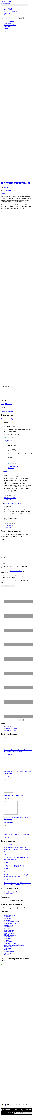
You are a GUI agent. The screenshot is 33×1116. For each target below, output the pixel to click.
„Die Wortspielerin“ (10, 8)
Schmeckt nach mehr (10, 943)
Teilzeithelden (8, 948)
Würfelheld (7, 955)
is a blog (6, 928)
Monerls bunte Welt (10, 935)
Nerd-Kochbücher (9, 727)
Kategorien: (4, 900)
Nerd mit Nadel (8, 936)
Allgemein (5, 193)
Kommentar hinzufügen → (8, 419)
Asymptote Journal (9, 915)
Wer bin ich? (8, 10)
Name (3, 554)
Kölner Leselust (9, 930)
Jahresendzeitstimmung (16, 182)
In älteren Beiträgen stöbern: (9, 908)
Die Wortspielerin (6, 3)
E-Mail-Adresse (6, 558)
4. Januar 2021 (8, 525)
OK (15, 1112)
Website (3, 563)
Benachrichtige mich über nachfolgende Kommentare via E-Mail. (13, 576)
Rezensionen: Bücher (10, 728)
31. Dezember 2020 (9, 190)
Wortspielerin (7, 187)
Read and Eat (8, 941)
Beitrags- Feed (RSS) (10, 892)
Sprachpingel (8, 946)
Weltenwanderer (9, 951)
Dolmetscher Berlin (10, 923)
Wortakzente (8, 953)
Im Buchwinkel (8, 926)
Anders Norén (5, 1106)
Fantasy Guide (8, 925)
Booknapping (8, 916)
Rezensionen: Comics (10, 730)
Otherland (7, 940)
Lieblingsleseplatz (9, 933)
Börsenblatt (7, 918)
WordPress (13, 1104)
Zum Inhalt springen (6, 1)
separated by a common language (14, 945)
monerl (6, 471)
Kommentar (5, 539)
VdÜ (5, 950)
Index (6, 15)
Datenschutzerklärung (10, 11)
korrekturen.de (8, 931)
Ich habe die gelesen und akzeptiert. (15, 571)
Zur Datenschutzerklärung (24, 1112)
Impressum (7, 13)
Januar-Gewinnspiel (7, 411)
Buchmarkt (7, 920)
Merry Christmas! (6, 404)
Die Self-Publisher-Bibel (11, 921)
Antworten (7, 442)
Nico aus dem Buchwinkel (12, 503)
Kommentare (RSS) (10, 893)
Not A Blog (7, 938)
